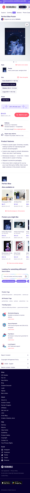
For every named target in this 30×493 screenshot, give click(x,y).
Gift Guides (4, 375)
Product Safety (5, 435)
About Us (4, 400)
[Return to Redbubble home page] (9, 7)
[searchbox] (15, 276)
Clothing (11, 12)
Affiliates (3, 407)
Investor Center (5, 402)
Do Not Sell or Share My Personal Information (12, 473)
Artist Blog (4, 415)
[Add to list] (27, 25)
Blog (2, 383)
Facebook (7, 452)
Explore (3, 12)
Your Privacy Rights (7, 443)
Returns (3, 427)
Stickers (19, 12)
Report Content (5, 355)
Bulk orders (4, 393)
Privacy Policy (14, 470)
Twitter (6, 455)
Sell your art (4, 410)
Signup (3, 390)
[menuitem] (3, 12)
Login (2, 388)
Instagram (7, 449)
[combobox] (27, 7)
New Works (4, 380)
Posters (4, 292)
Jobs (2, 413)
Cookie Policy (4, 475)
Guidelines (4, 432)
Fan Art (3, 377)
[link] (9, 281)
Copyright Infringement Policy (10, 359)
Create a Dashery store (8, 418)
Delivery (3, 425)
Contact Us (4, 440)
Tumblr (6, 457)
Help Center (4, 430)
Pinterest (6, 460)
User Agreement (5, 470)
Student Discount (6, 385)
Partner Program (6, 405)
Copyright (4, 438)
